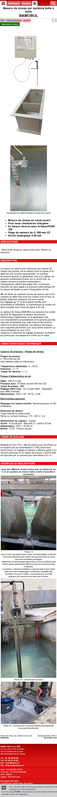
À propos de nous (9, 781)
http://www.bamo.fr (14, 765)
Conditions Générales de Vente (16, 783)
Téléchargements (14, 20)
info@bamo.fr (12, 763)
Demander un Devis (10, 24)
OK (3, 787)
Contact (26, 3)
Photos (27, 20)
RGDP (18, 792)
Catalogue (13, 3)
